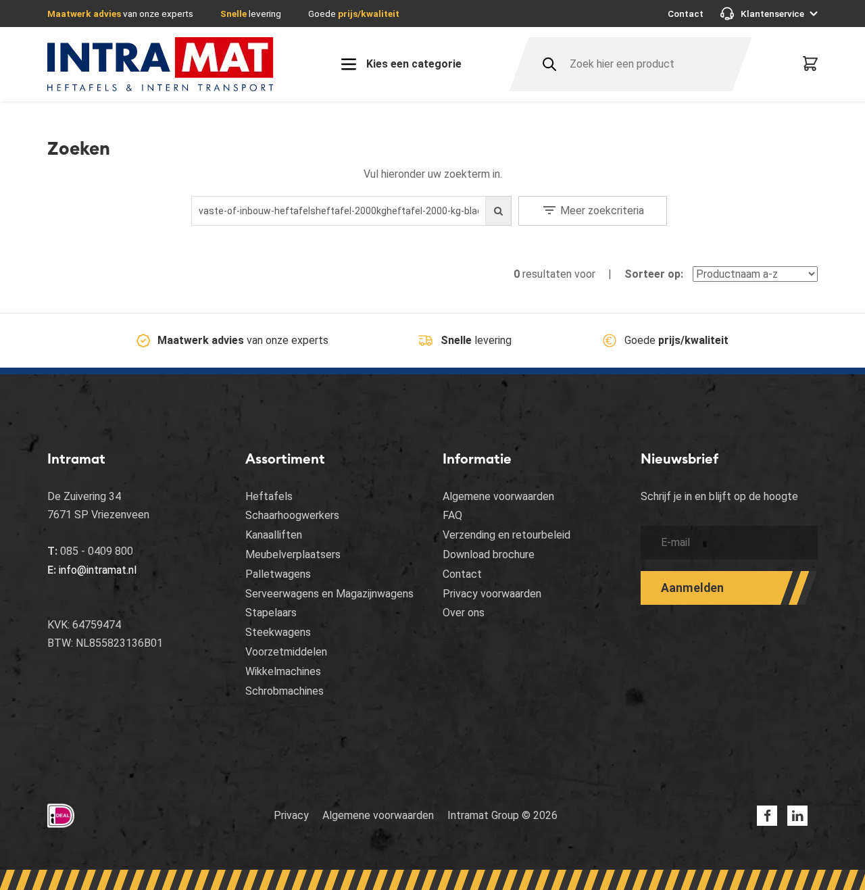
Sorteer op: (653, 274)
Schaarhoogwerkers (292, 515)
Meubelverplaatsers (293, 554)
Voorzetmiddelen (286, 651)
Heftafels (269, 496)
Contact (685, 13)
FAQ (452, 515)
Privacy (291, 815)
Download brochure (489, 554)
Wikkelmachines (283, 671)
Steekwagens (278, 632)
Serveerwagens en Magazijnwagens (329, 593)
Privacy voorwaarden (492, 593)
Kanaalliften (273, 534)
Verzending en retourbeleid (506, 534)
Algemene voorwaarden (498, 496)
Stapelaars (271, 612)
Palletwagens (278, 574)
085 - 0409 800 (96, 551)
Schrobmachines (284, 691)
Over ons (464, 612)
